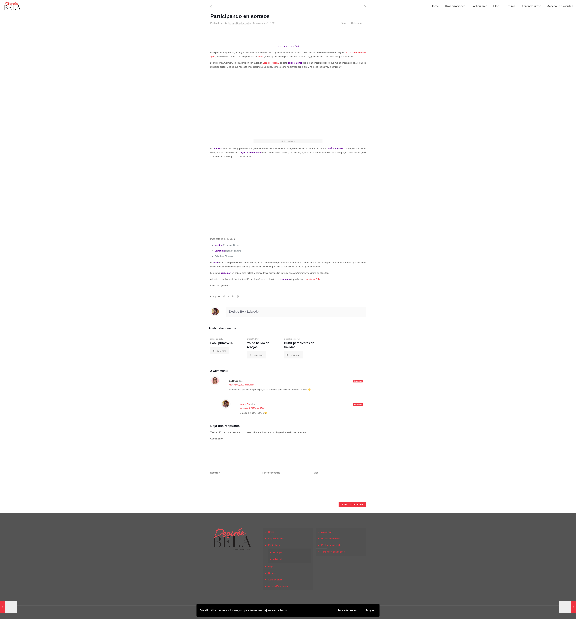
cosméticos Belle (312, 279)
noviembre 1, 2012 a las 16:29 (241, 385)
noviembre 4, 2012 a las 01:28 (252, 408)
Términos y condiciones (333, 551)
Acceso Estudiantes (278, 586)
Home (271, 532)
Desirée (272, 573)
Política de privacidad (331, 545)
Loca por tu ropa (270, 62)
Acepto (370, 610)
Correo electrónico (272, 472)
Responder (358, 381)
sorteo (261, 56)
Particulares (274, 545)
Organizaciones (276, 538)
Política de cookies (330, 538)
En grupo (277, 552)
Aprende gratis (275, 579)
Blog (270, 566)
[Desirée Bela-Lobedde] (12, 6)
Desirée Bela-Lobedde (239, 23)
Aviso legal (326, 532)
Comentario (216, 438)
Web (316, 472)
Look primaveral (222, 343)
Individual (277, 559)
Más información (347, 610)
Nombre (215, 472)
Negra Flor (245, 404)
